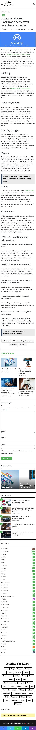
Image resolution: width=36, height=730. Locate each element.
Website (3, 444)
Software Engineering (8, 641)
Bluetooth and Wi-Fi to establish (20, 88)
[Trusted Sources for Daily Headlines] (9, 362)
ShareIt (14, 345)
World (4, 646)
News (4, 554)
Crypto (4, 635)
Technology (5, 607)
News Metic (30, 723)
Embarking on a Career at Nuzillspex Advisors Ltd (26, 392)
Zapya (23, 345)
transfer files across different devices (18, 54)
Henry (5, 29)
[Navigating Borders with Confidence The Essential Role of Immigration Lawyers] (6, 510)
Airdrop (7, 341)
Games (4, 599)
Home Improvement (8, 596)
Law (3, 579)
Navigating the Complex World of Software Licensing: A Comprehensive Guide (8, 391)
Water (4, 560)
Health (4, 576)
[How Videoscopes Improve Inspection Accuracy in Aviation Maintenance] (27, 362)
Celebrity (5, 557)
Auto (3, 613)
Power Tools (6, 621)
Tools (4, 644)
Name (3, 431)
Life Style (5, 610)
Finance (4, 632)
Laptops (4, 565)
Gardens (4, 616)
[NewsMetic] (9, 3)
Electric (4, 624)
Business (5, 548)
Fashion (4, 593)
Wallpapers (5, 551)
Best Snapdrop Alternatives (23, 341)
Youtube (5, 590)
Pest (3, 630)
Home (4, 11)
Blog (3, 574)
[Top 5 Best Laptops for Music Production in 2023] (6, 502)
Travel (4, 649)
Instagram (5, 585)
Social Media (6, 582)
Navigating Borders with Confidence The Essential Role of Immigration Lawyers (23, 510)
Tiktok (4, 568)
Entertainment (6, 618)
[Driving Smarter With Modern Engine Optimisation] (6, 519)
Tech (9, 11)
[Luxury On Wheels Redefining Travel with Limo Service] (6, 534)
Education (5, 602)
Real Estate (5, 604)
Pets (3, 638)
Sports (4, 571)
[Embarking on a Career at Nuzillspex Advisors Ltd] (27, 384)
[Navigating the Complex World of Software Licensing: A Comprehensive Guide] (9, 382)
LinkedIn (5, 588)
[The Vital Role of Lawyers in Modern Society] (6, 526)
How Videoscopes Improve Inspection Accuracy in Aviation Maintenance (25, 370)
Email (3, 437)
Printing (4, 627)
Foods (4, 652)
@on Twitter (5, 709)
